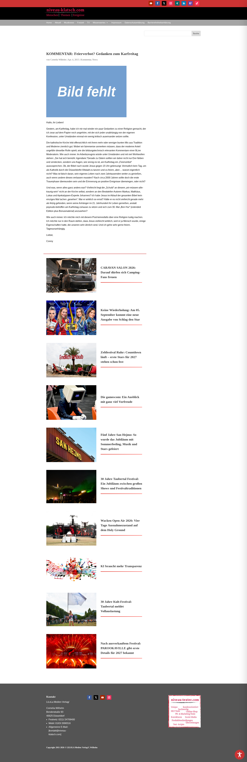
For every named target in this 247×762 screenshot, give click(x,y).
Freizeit (80, 23)
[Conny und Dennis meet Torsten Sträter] (96, 91)
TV (88, 23)
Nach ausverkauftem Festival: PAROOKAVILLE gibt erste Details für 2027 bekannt (121, 648)
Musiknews (69, 23)
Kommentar (86, 59)
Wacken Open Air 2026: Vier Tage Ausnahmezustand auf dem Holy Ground (120, 525)
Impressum (116, 23)
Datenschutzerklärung (135, 23)
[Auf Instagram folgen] (170, 3)
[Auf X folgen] (164, 3)
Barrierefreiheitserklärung (159, 23)
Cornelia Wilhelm (58, 59)
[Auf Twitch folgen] (190, 3)
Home (49, 23)
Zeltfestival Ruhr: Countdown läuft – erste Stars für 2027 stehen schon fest (121, 357)
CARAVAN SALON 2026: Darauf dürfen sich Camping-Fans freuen (120, 272)
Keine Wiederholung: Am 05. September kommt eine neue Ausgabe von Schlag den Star (120, 314)
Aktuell (58, 23)
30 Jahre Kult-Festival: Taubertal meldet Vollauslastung (116, 606)
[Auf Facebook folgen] (157, 3)
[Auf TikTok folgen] (197, 3)
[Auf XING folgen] (177, 3)
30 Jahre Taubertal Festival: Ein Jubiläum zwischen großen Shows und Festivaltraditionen (121, 483)
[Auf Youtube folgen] (151, 3)
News (95, 59)
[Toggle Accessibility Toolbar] (239, 754)
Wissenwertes (99, 23)
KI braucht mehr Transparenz (121, 566)
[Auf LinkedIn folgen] (184, 3)
